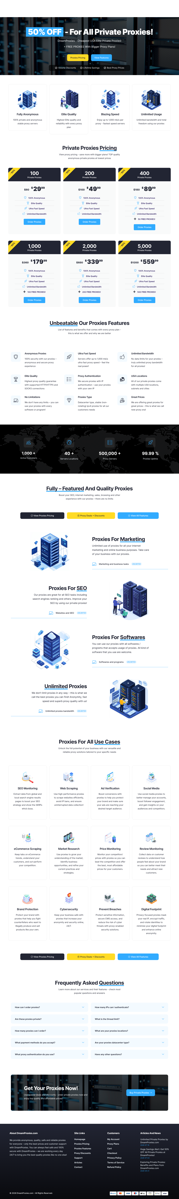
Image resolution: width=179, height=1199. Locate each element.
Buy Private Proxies (139, 1092)
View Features (101, 57)
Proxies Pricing (77, 57)
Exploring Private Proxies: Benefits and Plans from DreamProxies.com (152, 1165)
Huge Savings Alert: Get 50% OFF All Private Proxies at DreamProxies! (154, 1152)
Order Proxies (34, 222)
